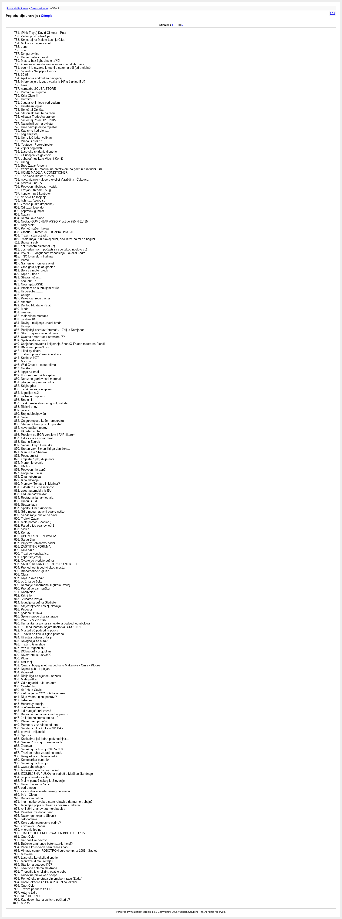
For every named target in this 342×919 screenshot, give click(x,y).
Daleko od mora (39, 8)
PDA (332, 13)
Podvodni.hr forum (17, 8)
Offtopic (46, 15)
